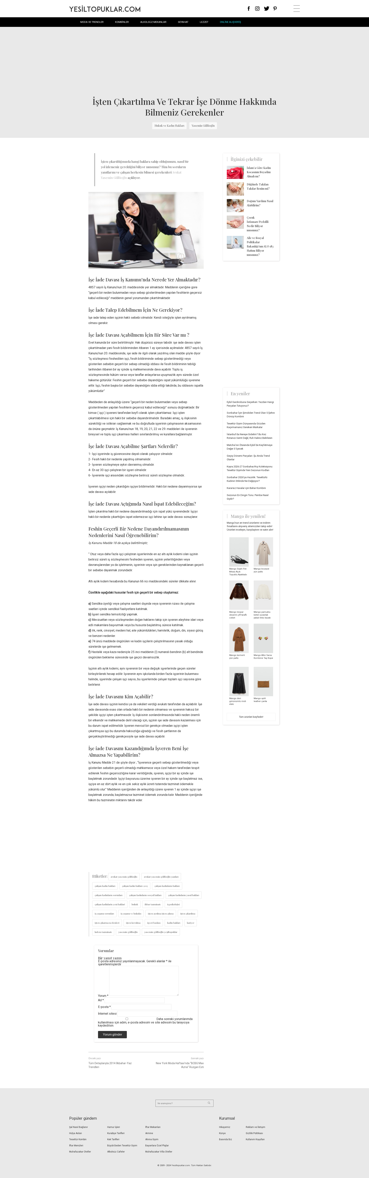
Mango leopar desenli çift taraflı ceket (238, 615)
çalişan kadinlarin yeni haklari (110, 904)
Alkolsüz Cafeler (116, 1151)
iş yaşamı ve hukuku (131, 913)
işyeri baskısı (153, 922)
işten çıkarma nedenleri (107, 922)
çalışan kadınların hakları (167, 885)
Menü (296, 8)
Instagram (257, 8)
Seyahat (183, 22)
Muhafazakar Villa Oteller (158, 1151)
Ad (101, 1000)
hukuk (135, 904)
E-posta (104, 1007)
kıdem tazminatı (103, 931)
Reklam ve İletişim (255, 1127)
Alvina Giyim (151, 1139)
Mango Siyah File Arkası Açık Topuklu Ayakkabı (238, 572)
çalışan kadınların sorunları (108, 895)
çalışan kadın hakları (105, 885)
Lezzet (204, 22)
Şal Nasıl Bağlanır (78, 1127)
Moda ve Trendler (92, 22)
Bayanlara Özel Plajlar (157, 1145)
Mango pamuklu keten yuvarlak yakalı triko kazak (262, 615)
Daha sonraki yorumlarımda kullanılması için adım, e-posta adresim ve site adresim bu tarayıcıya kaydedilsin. (145, 1022)
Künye (222, 1133)
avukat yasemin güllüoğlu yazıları (161, 876)
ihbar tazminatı (152, 904)
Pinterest (275, 8)
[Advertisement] (184, 61)
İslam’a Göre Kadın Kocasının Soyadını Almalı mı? (259, 172)
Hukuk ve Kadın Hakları (169, 125)
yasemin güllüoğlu (128, 931)
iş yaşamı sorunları (104, 913)
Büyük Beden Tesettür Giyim (122, 1145)
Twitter (266, 8)
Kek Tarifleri (113, 1139)
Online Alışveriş (230, 22)
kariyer (190, 922)
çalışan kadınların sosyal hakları (145, 895)
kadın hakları (173, 922)
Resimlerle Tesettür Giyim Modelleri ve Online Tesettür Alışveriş (104, 8)
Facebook (249, 8)
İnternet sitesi (107, 1013)
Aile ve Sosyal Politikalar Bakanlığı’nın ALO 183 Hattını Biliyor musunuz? (260, 246)
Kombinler (122, 22)
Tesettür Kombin (77, 1139)
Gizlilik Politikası (254, 1133)
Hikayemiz (224, 1127)
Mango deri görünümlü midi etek (237, 701)
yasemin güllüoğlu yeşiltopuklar (160, 931)
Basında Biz (225, 1139)
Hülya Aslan (75, 1133)
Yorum (103, 996)
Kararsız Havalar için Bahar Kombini (246, 488)
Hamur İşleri (113, 1127)
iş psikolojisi (173, 904)
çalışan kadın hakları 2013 (135, 885)
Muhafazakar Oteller (80, 1151)
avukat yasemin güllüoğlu (124, 876)
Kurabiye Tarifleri (116, 1133)
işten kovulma (133, 922)
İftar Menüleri (76, 1145)
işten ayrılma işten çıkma (161, 913)
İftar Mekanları (152, 1127)
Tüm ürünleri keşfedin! (251, 716)
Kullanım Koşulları (255, 1139)
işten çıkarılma (187, 913)
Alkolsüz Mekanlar (153, 22)
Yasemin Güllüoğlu (203, 125)
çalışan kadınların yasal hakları (183, 895)
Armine (149, 1133)
